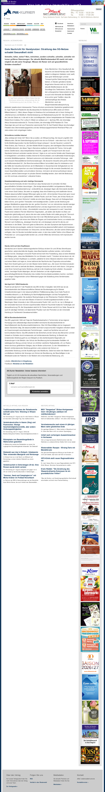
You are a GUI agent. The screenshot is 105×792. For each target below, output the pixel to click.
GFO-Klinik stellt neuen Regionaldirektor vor (57, 459)
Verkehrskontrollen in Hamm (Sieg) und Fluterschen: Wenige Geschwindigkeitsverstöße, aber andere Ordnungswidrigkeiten (19, 425)
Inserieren (70, 23)
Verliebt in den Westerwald (38, 782)
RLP (42, 24)
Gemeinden (35, 29)
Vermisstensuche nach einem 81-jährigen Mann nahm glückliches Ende (57, 425)
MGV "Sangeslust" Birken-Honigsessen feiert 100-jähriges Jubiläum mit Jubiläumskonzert (57, 411)
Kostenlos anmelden (40, 391)
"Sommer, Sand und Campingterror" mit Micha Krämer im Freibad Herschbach (19, 476)
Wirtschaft (21, 24)
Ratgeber (28, 29)
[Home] (4, 18)
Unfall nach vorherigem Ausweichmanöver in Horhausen (58, 436)
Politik (13, 24)
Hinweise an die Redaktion (23, 363)
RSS (31, 779)
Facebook (60, 23)
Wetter (42, 29)
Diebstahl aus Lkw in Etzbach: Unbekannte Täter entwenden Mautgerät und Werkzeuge (21, 453)
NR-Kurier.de (59, 29)
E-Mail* (12, 383)
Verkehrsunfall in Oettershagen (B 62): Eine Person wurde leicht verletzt (21, 466)
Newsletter (58, 31)
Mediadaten (70, 26)
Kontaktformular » (82, 782)
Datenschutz (71, 29)
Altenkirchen (16, 40)
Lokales (7, 29)
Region (6, 24)
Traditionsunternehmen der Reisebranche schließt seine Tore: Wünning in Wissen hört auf (20, 411)
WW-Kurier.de (59, 26)
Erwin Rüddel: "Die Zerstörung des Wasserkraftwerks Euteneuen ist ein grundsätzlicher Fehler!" (55, 471)
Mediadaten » (58, 784)
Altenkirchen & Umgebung (21, 361)
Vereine (30, 24)
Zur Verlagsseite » (12, 786)
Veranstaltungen (18, 29)
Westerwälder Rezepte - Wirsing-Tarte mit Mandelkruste (58, 448)
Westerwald (9, 33)
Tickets (82, 28)
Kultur (36, 24)
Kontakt (69, 33)
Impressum (70, 31)
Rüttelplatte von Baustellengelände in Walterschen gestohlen (18, 440)
